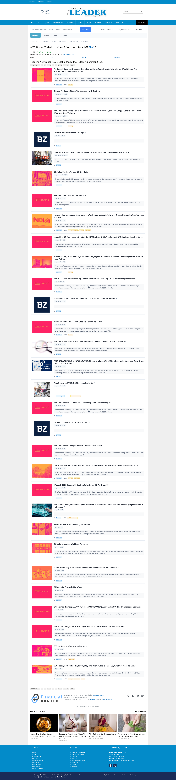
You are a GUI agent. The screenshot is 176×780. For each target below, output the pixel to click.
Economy (70, 84)
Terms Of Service (106, 699)
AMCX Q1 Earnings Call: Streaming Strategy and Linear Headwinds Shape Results (89, 626)
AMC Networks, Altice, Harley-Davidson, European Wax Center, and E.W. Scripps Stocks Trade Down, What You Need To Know (97, 112)
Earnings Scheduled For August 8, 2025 (72, 422)
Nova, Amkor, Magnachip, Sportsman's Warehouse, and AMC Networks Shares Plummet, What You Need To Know (99, 216)
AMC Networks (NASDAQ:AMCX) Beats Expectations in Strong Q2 (82, 403)
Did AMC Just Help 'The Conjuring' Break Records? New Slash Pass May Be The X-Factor (93, 152)
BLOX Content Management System (116, 775)
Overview (46, 41)
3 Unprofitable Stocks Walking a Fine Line (72, 524)
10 (64, 65)
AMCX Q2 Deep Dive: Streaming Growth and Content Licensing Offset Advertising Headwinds (94, 279)
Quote (52, 58)
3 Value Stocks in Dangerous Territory (70, 646)
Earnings (70, 678)
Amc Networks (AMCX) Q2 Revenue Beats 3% (74, 383)
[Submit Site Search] (141, 11)
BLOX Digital (133, 775)
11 (68, 65)
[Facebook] (133, 698)
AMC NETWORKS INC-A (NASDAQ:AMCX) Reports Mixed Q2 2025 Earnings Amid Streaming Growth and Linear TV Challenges (99, 362)
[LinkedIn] (138, 698)
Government (77, 678)
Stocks (46, 35)
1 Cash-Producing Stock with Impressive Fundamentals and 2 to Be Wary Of (86, 567)
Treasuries (84, 41)
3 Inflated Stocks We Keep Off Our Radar (71, 172)
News (54, 41)
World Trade (88, 230)
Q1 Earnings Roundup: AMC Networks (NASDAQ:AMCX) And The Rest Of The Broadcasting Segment (97, 607)
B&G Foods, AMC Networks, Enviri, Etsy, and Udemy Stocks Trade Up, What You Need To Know (94, 666)
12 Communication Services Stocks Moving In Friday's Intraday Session (85, 298)
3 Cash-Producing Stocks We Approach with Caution (77, 91)
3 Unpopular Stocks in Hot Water (68, 587)
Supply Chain (71, 659)
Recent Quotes (106, 29)
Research (117, 58)
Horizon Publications (51, 775)
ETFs (56, 35)
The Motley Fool (60, 396)
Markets (35, 35)
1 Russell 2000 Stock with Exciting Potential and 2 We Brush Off (81, 485)
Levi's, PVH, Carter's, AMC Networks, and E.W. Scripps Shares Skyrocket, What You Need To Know (96, 465)
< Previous (34, 65)
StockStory (59, 84)
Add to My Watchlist (68, 54)
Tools (65, 35)
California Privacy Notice (46, 777)
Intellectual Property (76, 396)
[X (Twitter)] (128, 698)
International (74, 41)
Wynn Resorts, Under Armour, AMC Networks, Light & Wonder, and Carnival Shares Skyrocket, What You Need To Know (99, 258)
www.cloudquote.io (99, 695)
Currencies (62, 41)
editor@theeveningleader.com (124, 761)
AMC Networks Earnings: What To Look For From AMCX (78, 446)
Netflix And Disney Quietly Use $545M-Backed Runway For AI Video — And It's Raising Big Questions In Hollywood (98, 506)
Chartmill (58, 376)
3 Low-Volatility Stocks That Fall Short (70, 195)
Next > (72, 65)
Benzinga (58, 145)
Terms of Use (83, 775)
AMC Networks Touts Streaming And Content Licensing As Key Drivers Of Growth (90, 341)
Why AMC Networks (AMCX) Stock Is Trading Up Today (78, 322)
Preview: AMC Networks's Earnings (70, 133)
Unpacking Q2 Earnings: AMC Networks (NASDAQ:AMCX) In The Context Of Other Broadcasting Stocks (99, 237)
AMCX (92, 47)
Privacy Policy (94, 699)
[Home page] (86, 12)
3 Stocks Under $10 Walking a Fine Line (71, 544)
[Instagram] (143, 698)
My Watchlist (123, 29)
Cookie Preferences (60, 777)
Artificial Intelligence (73, 230)
